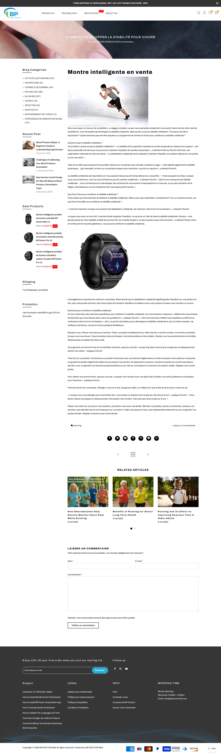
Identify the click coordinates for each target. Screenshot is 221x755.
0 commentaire (126, 42)
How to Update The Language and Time (41, 713)
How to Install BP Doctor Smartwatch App (42, 702)
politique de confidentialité (80, 692)
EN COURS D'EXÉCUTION (106, 42)
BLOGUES (33, 96)
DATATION (31, 110)
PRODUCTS (48, 13)
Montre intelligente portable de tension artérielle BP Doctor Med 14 (49, 218)
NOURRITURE (34, 83)
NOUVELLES (34, 92)
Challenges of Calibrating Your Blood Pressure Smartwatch (48, 163)
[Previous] (71, 503)
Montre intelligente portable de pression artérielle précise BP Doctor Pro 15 (49, 237)
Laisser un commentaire (184, 425)
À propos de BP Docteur (124, 702)
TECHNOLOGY (69, 13)
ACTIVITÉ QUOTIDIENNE (40, 78)
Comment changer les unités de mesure (41, 718)
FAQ (115, 692)
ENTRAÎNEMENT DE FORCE (41, 114)
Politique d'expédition (78, 702)
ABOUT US (111, 13)
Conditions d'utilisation (78, 708)
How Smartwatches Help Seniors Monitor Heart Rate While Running (86, 514)
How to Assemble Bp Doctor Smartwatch (42, 697)
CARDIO (31, 101)
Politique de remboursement (81, 697)
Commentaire (75, 574)
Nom (71, 561)
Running (77, 425)
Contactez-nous (120, 697)
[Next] (195, 503)
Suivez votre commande (124, 708)
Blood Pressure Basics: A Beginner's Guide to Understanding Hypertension (49, 146)
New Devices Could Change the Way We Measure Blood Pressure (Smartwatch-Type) (49, 182)
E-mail (139, 561)
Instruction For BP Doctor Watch (37, 692)
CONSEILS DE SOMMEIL (39, 87)
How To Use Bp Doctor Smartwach (39, 708)
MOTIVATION (93, 12)
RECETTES (32, 105)
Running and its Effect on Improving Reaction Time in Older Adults (176, 514)
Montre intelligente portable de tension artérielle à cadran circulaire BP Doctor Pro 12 (49, 257)
